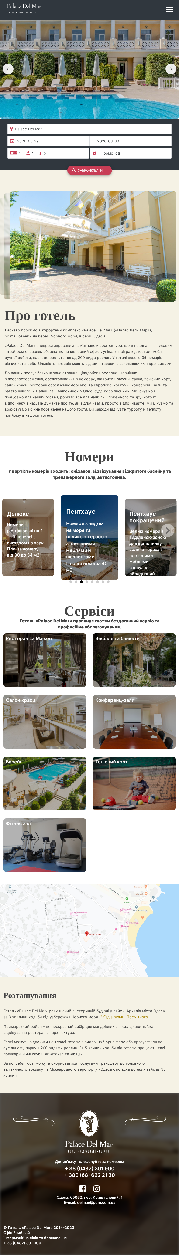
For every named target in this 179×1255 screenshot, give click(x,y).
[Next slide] (170, 69)
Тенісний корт (111, 762)
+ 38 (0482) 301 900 (89, 1168)
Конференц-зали (114, 700)
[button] (11, 530)
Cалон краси (20, 700)
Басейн (14, 762)
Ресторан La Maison (29, 638)
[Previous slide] (8, 69)
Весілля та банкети (117, 638)
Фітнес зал (18, 823)
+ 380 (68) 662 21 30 (89, 1175)
